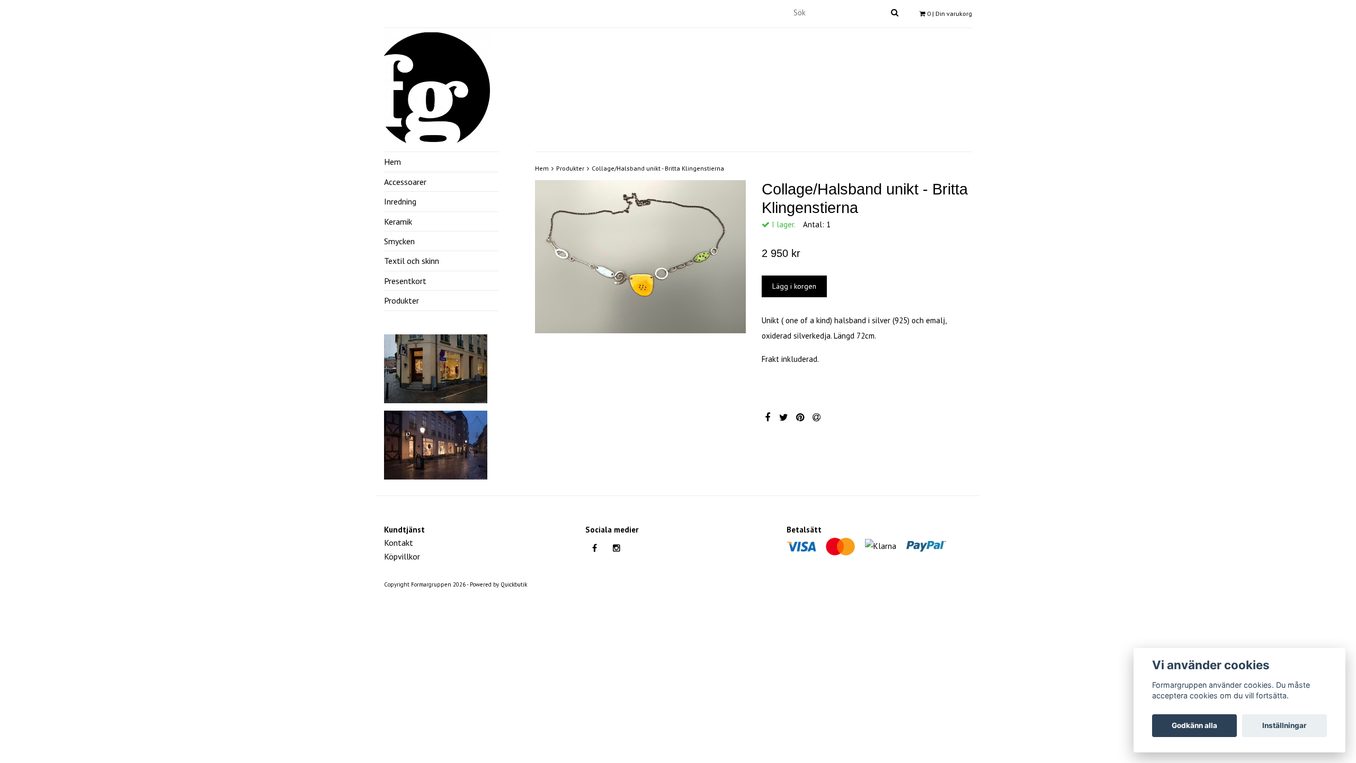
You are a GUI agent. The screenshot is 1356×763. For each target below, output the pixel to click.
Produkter (401, 300)
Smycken (399, 241)
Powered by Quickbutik (498, 584)
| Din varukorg (949, 13)
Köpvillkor (402, 556)
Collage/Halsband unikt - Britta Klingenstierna (658, 168)
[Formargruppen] (437, 86)
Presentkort (405, 281)
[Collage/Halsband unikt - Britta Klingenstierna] (640, 256)
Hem (392, 161)
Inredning (400, 201)
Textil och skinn (411, 260)
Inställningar (1284, 725)
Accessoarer (405, 181)
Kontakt (398, 542)
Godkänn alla (1194, 725)
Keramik (398, 221)
